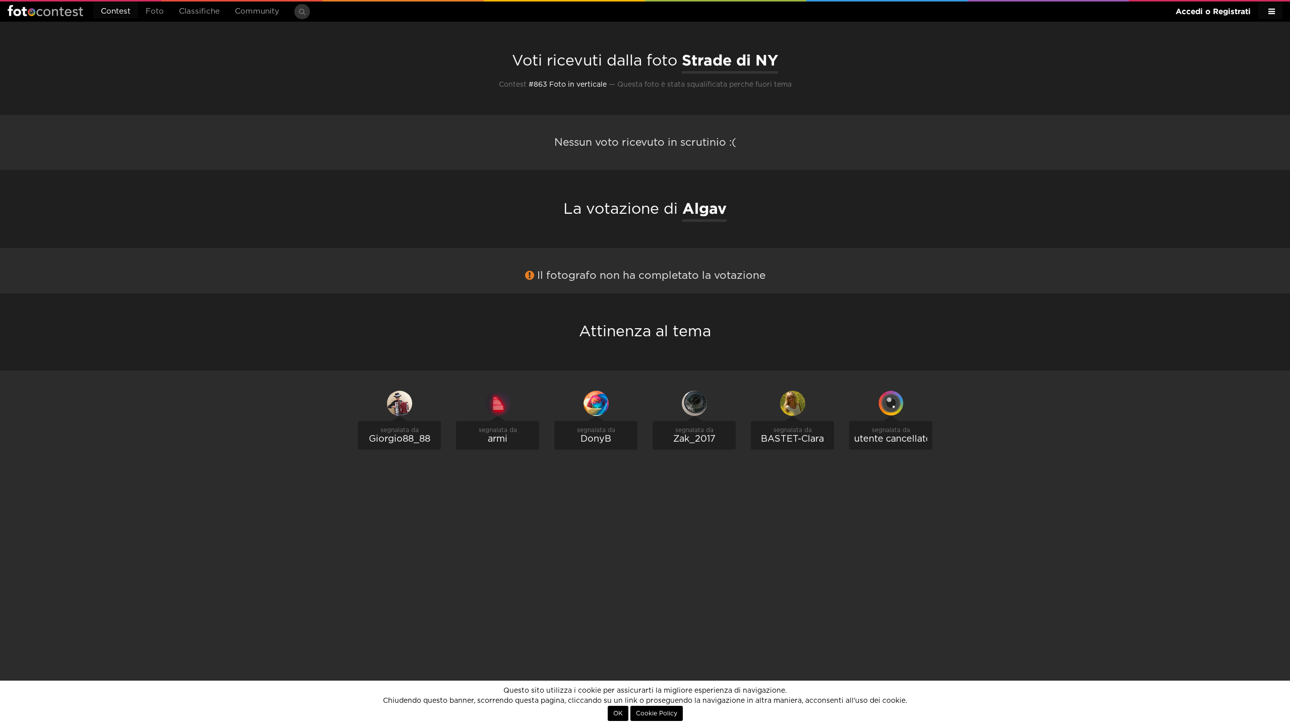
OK (618, 713)
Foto (155, 11)
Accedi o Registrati (1213, 11)
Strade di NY (730, 60)
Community (257, 11)
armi (497, 439)
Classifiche (199, 11)
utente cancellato (893, 439)
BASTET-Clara (792, 439)
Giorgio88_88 (399, 439)
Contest (116, 11)
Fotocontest (45, 10)
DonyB (595, 439)
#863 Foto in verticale (568, 84)
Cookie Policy (656, 713)
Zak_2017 (694, 439)
